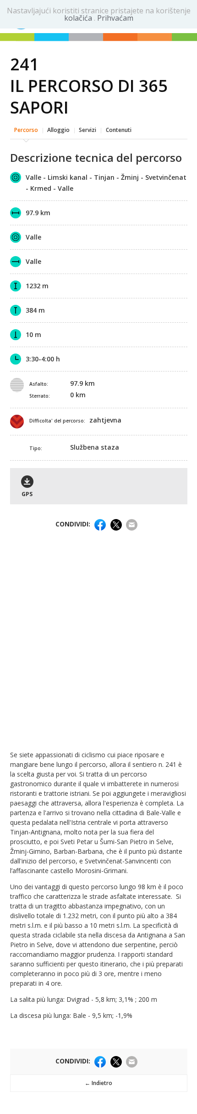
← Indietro (98, 1083)
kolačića (79, 18)
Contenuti (118, 130)
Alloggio (58, 130)
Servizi (87, 130)
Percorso (26, 130)
